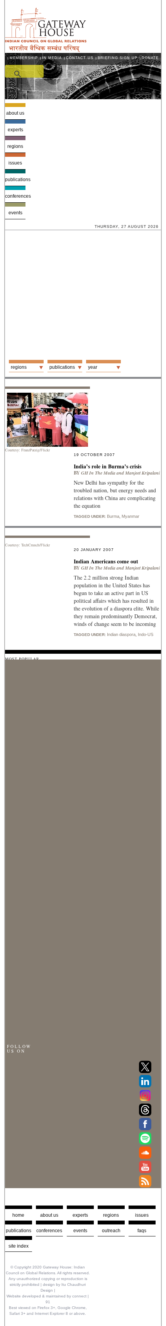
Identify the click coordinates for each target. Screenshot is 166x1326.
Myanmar (130, 516)
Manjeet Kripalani (142, 473)
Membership (24, 58)
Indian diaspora (121, 634)
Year (92, 367)
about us (49, 1215)
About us (15, 113)
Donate (150, 58)
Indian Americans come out (106, 561)
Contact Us (79, 58)
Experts (15, 129)
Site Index (18, 1246)
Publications (15, 179)
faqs (141, 1230)
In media (52, 58)
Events (15, 212)
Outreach (111, 1230)
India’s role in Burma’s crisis (107, 466)
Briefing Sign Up (117, 58)
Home (18, 1215)
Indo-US (145, 634)
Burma (113, 516)
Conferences (15, 196)
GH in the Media (98, 473)
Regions (15, 146)
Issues (15, 163)
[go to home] (45, 50)
